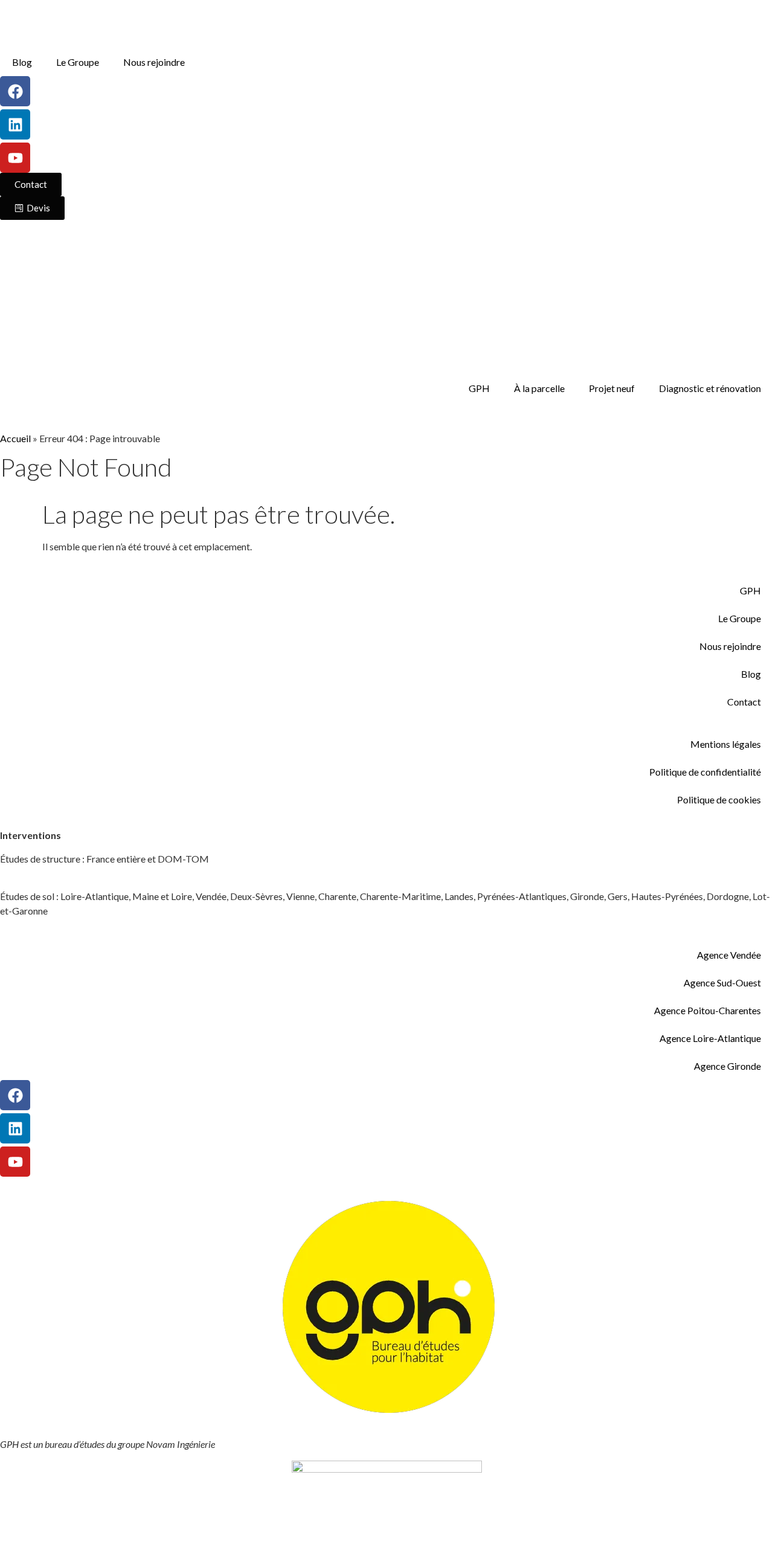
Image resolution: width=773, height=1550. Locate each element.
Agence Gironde (727, 1066)
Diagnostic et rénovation (710, 388)
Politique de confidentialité (705, 771)
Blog (22, 62)
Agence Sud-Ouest (722, 982)
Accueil (15, 438)
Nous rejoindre (154, 62)
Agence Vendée (729, 954)
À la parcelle (539, 388)
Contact (744, 701)
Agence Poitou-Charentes (707, 1010)
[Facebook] (15, 91)
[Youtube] (15, 158)
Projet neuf (612, 388)
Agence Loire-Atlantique (710, 1038)
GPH (479, 388)
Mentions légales (725, 744)
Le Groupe (77, 62)
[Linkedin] (15, 124)
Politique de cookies (719, 799)
